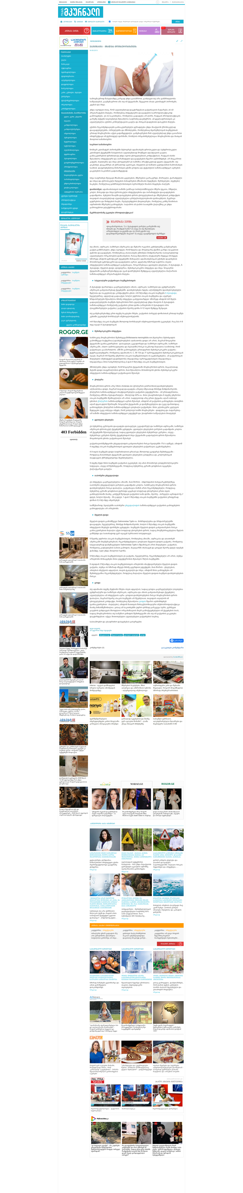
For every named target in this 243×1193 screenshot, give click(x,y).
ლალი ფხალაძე (68, 308)
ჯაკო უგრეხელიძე (68, 320)
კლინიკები (67, 22)
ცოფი (142, 635)
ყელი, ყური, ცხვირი (73, 117)
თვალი (67, 121)
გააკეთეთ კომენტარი (172, 647)
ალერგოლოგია (68, 80)
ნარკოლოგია (67, 88)
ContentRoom (173, 657)
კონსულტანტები (68, 300)
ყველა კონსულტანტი (76, 325)
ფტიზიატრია (69, 154)
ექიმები (79, 22)
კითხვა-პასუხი (67, 267)
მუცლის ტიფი (117, 635)
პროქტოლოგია (71, 167)
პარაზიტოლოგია (71, 179)
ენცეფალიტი (105, 635)
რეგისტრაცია (178, 2)
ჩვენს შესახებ (76, 2)
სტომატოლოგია (68, 72)
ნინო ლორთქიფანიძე (70, 316)
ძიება (177, 22)
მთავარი (63, 2)
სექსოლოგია (70, 146)
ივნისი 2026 (81, 261)
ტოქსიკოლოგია (71, 188)
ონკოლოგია (66, 104)
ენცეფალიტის (132, 505)
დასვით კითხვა (168, 944)
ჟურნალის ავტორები (70, 218)
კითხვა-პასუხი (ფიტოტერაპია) (105, 925)
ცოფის (142, 601)
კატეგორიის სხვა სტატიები (102, 824)
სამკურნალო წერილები (101, 949)
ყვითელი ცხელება (131, 635)
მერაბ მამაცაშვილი (69, 312)
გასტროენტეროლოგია (74, 162)
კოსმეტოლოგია (68, 108)
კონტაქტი (101, 2)
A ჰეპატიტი (171, 293)
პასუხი (160, 238)
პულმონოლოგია (71, 150)
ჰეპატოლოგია (70, 158)
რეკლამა (90, 2)
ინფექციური (69, 171)
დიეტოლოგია (67, 84)
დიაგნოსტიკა (67, 212)
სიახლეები (66, 56)
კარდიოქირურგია (72, 129)
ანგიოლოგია (70, 133)
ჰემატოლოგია (70, 137)
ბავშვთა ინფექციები (70, 281)
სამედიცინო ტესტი (69, 208)
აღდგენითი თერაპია (73, 192)
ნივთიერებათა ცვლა (73, 175)
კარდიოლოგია (71, 125)
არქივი (64, 261)
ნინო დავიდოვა (67, 304)
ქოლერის (103, 401)
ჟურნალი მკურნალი (95, 22)
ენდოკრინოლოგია (72, 183)
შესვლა (165, 2)
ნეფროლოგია (70, 142)
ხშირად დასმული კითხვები (123, 2)
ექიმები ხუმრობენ (69, 196)
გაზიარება (178, 640)
